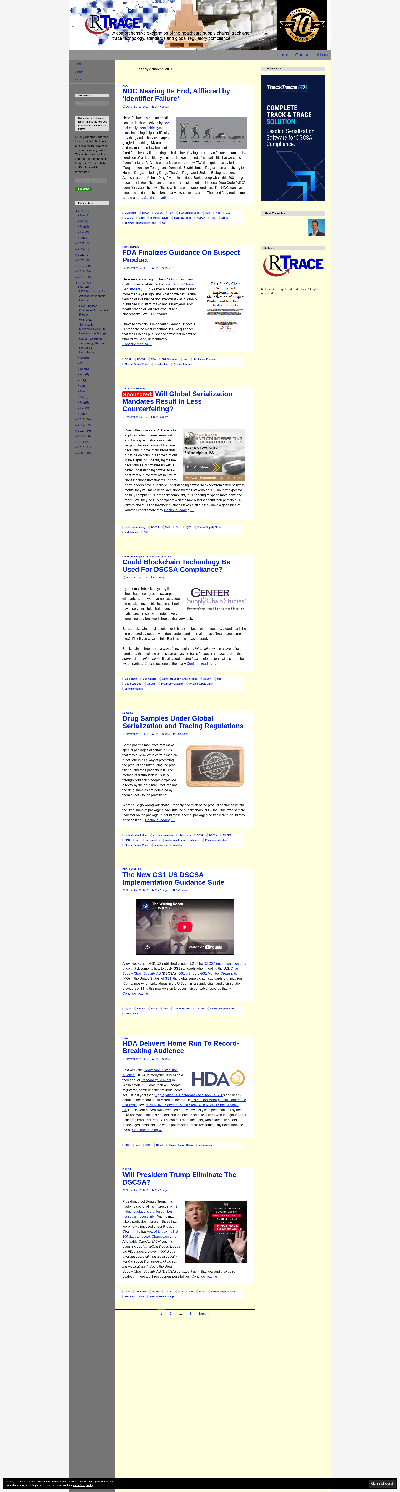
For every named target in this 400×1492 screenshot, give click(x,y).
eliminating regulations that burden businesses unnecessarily (150, 1211)
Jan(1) (83, 237)
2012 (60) (83, 436)
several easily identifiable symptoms (146, 128)
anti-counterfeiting (135, 527)
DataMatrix (130, 213)
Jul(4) (82, 380)
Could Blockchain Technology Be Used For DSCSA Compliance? (176, 565)
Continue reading (159, 197)
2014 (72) (83, 425)
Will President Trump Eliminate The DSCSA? (179, 1178)
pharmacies (160, 845)
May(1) (83, 215)
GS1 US (129, 218)
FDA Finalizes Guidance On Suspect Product (181, 256)
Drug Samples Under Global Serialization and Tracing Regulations (183, 722)
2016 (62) (83, 282)
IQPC (188, 527)
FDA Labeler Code (189, 213)
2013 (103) (83, 430)
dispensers (185, 835)
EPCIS (126, 869)
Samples (127, 713)
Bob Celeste (149, 678)
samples (177, 845)
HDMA (159, 1145)
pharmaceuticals (134, 688)
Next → (204, 1313)
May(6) (83, 391)
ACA (127, 1291)
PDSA (202, 1291)
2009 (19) (83, 453)
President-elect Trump (162, 1296)
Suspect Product (183, 364)
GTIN (142, 218)
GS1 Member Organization (220, 973)
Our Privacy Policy (83, 1485)
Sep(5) (83, 368)
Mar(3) (83, 226)
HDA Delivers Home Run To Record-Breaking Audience (180, 1047)
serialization (161, 364)
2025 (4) (82, 243)
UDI (164, 223)
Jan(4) (83, 413)
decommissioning (163, 835)
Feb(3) (83, 232)
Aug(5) (83, 374)
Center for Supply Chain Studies (180, 678)
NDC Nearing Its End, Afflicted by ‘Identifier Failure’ (176, 94)
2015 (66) (83, 419)
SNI (146, 532)
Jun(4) (83, 385)
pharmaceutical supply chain (140, 223)
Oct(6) (82, 363)
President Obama (134, 1296)
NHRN (224, 218)
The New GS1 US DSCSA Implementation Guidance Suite (173, 878)
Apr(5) (82, 397)
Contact (303, 54)
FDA (171, 213)
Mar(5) (83, 402)
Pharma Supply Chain (137, 364)
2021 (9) (82, 254)
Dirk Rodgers (162, 106)
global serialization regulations (182, 840)
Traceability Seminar (156, 1080)
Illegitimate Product (204, 359)
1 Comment (182, 734)
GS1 (228, 213)
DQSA (145, 213)
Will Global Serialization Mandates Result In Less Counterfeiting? (177, 401)
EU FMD (227, 835)
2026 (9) (82, 211)
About (323, 54)
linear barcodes (182, 218)
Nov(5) (83, 357)
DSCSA (159, 213)
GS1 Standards (133, 683)
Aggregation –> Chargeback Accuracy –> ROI (189, 1095)
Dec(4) (83, 287)
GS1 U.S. (136, 869)
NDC (125, 85)
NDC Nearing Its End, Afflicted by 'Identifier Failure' (93, 296)
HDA (125, 1037)
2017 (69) (83, 277)
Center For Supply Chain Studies (141, 556)
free (218, 213)
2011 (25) (82, 441)
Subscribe (83, 189)
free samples (153, 840)
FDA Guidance (131, 247)
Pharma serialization (172, 683)
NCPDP (201, 218)
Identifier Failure (159, 218)
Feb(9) (83, 408)
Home (283, 54)
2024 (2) (82, 249)
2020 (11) (82, 260)
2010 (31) (83, 447)
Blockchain (131, 678)
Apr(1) (82, 221)
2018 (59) (83, 271)
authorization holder (136, 835)
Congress (141, 1291)
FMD (207, 213)
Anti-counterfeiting (133, 388)
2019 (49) (83, 265)
